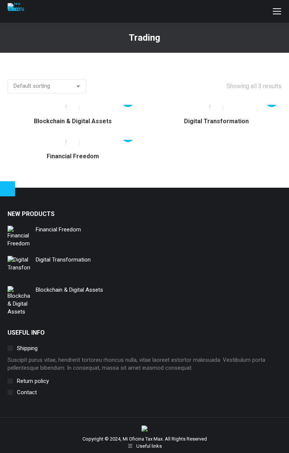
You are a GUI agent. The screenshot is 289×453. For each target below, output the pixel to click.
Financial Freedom (73, 156)
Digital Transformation (216, 121)
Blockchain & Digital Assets (73, 121)
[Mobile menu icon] (276, 11)
